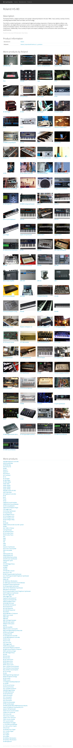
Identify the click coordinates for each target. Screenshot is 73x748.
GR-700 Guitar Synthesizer (10, 188)
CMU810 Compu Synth (60, 127)
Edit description (18, 33)
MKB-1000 (5, 617)
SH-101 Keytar (41, 357)
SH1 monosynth (7, 697)
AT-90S (22, 112)
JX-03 (4, 497)
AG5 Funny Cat (7, 466)
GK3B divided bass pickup (10, 557)
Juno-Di (22, 219)
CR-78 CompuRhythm (9, 506)
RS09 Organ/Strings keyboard (11, 675)
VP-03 (4, 501)
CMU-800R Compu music (44, 127)
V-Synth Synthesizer (59, 403)
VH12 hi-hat (6, 728)
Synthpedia (9, 2)
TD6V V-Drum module (9, 719)
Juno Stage (6, 234)
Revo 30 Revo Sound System (10, 670)
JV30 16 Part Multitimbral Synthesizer (13, 588)
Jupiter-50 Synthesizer (26, 234)
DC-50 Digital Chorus (8, 514)
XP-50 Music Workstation (9, 740)
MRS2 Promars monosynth (10, 629)
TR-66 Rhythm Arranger (9, 722)
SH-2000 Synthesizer (8, 692)
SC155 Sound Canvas (8, 685)
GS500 (5, 562)
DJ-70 (4, 521)
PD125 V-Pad (6, 641)
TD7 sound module (8, 721)
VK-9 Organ (6, 736)
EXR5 (4, 538)
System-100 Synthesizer (43, 65)
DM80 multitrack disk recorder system (13, 524)
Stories (16, 2)
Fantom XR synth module (44, 158)
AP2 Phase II (6, 473)
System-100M (58, 65)
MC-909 (56, 265)
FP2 (4, 552)
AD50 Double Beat (8, 463)
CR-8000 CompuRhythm (9, 142)
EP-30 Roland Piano (8, 531)
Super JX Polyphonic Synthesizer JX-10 (13, 707)
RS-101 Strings (7, 671)
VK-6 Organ (6, 733)
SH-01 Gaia (57, 342)
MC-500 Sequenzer (8, 608)
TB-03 (21, 127)
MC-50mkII (6, 612)
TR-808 (5, 403)
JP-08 (4, 495)
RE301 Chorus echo (8, 664)
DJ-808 (5, 468)
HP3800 (5, 567)
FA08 (4, 545)
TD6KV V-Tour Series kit (9, 717)
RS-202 (5, 673)
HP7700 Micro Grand (8, 571)
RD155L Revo (6, 658)
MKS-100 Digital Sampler (9, 620)
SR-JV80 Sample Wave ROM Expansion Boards (15, 705)
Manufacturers (22, 2)
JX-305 (21, 250)
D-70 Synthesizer (7, 513)
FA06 (4, 543)
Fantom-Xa (23, 158)
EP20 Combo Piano (8, 535)
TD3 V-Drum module (8, 716)
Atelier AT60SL (7, 485)
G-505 (4, 173)
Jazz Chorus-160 (7, 572)
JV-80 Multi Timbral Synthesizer (11, 584)
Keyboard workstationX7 (9, 598)
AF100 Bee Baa (7, 465)
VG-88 (21, 419)
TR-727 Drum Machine (43, 388)
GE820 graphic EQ (8, 555)
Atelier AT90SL (7, 489)
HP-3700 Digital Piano (9, 564)
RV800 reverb (6, 680)
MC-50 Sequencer (8, 606)
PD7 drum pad (7, 642)
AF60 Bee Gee (6, 65)
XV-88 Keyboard (7, 741)
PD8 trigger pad (7, 644)
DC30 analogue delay (8, 519)
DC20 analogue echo (8, 518)
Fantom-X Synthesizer (9, 547)
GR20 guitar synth (8, 560)
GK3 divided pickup (42, 173)
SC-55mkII (5, 683)
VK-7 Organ (6, 734)
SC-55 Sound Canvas (8, 342)
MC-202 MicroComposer (9, 605)
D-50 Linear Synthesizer (9, 511)
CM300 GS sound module (10, 502)
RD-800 (56, 311)
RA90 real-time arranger (9, 651)
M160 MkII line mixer (8, 603)
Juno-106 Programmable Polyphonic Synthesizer (16, 576)
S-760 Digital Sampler (60, 327)
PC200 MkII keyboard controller (11, 637)
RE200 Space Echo (8, 663)
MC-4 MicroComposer (60, 250)
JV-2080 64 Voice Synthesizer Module (13, 250)
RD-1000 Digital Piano (9, 652)
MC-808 (39, 265)
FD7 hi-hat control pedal (9, 548)
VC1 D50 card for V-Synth (10, 726)
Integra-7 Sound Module (60, 188)
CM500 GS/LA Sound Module (10, 504)
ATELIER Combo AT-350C (9, 490)
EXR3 (38, 142)
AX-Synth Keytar (58, 112)
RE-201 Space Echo (8, 659)
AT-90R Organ (6, 112)
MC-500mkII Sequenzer (9, 610)
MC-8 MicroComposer (26, 265)
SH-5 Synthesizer (24, 373)
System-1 (5, 470)
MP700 (5, 625)
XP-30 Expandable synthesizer (28, 434)
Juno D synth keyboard (9, 219)
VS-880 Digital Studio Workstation (12, 434)
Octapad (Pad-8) (7, 634)
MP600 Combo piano (8, 623)
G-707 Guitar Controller (26, 173)
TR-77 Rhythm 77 (59, 388)
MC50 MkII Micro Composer (10, 613)
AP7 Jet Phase (24, 96)
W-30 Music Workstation (9, 738)
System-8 (5, 472)
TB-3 (4, 81)
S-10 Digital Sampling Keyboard (11, 682)
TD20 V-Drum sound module (11, 711)
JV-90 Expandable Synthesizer (11, 586)
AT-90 (55, 96)
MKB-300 (5, 618)
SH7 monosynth (7, 700)
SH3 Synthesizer (7, 699)
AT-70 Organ (6, 478)
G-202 (56, 158)
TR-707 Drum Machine (26, 388)
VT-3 (55, 81)
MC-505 (5, 265)
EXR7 (4, 540)
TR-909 (22, 403)
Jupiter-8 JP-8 (57, 234)
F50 (4, 542)
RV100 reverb (6, 678)
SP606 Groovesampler (9, 702)
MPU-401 (22, 281)
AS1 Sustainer (7, 475)
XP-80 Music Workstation (44, 434)
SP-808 (39, 373)
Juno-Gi (56, 219)
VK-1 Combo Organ (8, 731)
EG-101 (22, 142)
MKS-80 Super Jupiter (8, 622)
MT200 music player (8, 632)
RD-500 (5, 654)
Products (29, 2)
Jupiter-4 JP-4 (6, 577)
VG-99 (39, 419)
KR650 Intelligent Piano (9, 601)
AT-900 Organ (6, 480)
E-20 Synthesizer (7, 530)
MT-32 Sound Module (9, 296)
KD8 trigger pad (7, 596)
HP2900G (5, 565)
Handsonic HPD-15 (42, 188)
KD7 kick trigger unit (8, 594)
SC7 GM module (24, 342)
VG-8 (4, 419)
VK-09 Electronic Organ (9, 729)
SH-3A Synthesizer (8, 693)
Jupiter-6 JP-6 (40, 234)
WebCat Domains (47, 746)
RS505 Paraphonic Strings (10, 676)
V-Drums (39, 403)
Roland (22, 41)
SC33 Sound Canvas (8, 687)
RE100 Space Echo (8, 661)
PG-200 (56, 296)
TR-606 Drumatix (7, 388)
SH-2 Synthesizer (58, 357)
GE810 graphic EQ (8, 553)
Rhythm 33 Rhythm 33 (26, 327)
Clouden (13, 746)
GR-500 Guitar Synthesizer (61, 173)
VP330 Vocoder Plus (59, 419)
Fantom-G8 (57, 142)
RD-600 (22, 311)
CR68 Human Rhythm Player (10, 507)
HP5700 (5, 569)
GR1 (21, 188)
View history (25, 33)
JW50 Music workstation (9, 589)
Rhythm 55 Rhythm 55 (43, 327)
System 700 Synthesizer (9, 709)
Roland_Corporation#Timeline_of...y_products (31, 44)
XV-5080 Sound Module (9, 450)
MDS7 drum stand (8, 615)
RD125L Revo (6, 656)
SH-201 (5, 373)
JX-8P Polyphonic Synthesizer (11, 593)
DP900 (5, 526)
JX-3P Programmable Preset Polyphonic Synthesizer (17, 591)
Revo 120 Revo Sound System (11, 666)
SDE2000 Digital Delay (9, 690)
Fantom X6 (6, 158)
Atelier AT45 (6, 484)
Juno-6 (39, 204)
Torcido (22, 81)
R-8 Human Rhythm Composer (11, 311)
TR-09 (4, 499)
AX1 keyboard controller (9, 494)
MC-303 (39, 250)
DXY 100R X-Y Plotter (8, 528)
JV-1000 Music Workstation (10, 581)
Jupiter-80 (5, 579)
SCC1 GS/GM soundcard (9, 688)
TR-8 (38, 81)
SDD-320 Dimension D (43, 342)
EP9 (4, 536)
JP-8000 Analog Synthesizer (27, 204)
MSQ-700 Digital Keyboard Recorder (12, 630)
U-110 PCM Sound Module (10, 724)
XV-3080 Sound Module (60, 434)
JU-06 (4, 127)
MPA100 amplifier (8, 627)
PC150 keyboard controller (10, 635)
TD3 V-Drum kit (7, 714)
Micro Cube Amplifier (8, 281)
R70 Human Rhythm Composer (11, 647)
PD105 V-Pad (6, 639)
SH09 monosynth (7, 695)
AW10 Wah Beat (7, 492)
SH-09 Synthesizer (8, 357)
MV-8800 (22, 296)
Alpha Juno (6, 96)
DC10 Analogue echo (8, 516)
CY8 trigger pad (7, 509)
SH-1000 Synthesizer (25, 357)
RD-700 (39, 311)
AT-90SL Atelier (7, 482)
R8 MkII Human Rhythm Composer (12, 649)
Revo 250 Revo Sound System (11, 668)
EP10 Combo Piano (8, 533)
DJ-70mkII (5, 523)
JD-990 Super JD (7, 204)
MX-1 (21, 65)
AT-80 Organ (40, 96)
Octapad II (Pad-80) (42, 296)
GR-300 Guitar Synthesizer (10, 559)
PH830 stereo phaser (8, 646)
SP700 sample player (8, 704)
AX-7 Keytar (40, 112)
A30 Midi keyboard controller (11, 461)
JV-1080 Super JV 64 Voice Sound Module (14, 583)
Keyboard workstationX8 (9, 600)
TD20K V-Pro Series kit (9, 712)
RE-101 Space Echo (8, 327)
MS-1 (55, 281)
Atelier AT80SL (7, 487)
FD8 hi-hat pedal (7, 550)
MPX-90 (39, 281)
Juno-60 (56, 204)
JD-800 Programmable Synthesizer (12, 574)
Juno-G (39, 219)
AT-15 (4, 477)
